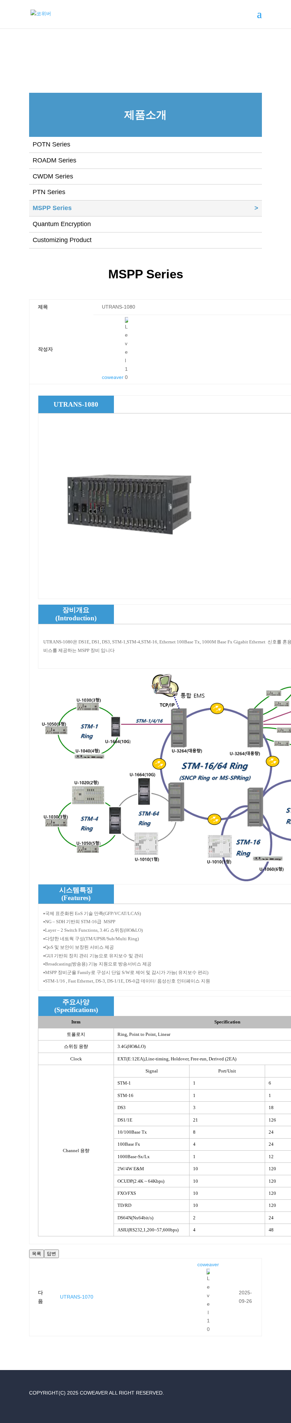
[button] (112, 377)
